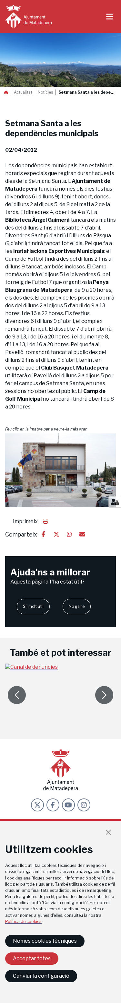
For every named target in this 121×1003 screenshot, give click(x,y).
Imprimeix (25, 521)
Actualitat (23, 92)
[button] (60, 470)
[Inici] (28, 16)
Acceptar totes (32, 958)
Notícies (45, 92)
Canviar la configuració (41, 976)
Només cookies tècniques (45, 941)
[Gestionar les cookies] (114, 502)
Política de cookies (23, 921)
